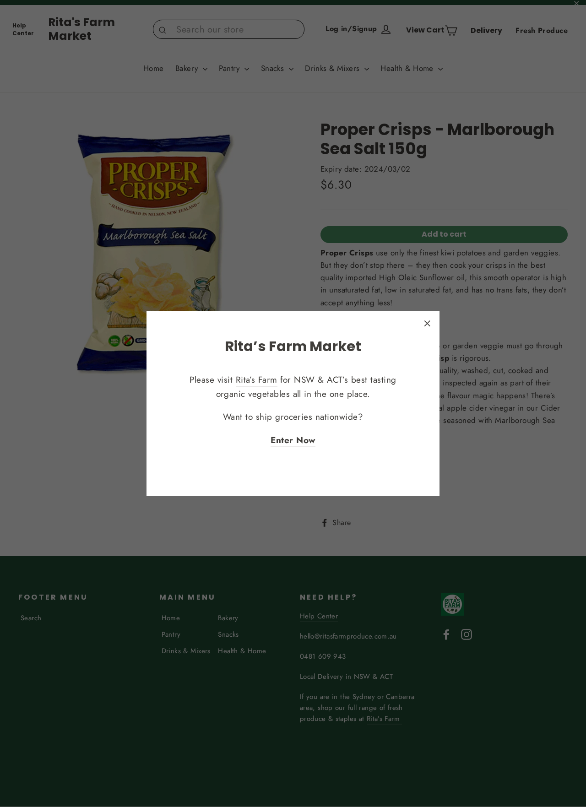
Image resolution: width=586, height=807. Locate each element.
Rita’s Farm (256, 380)
